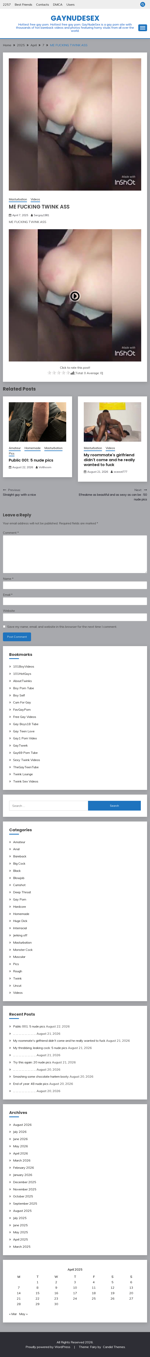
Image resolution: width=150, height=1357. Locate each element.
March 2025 (21, 1247)
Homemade (32, 448)
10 (75, 1288)
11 (94, 1288)
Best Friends (23, 4)
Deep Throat (22, 892)
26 (112, 1298)
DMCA (57, 4)
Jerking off (20, 935)
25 (94, 1298)
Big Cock (19, 863)
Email (7, 595)
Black (17, 871)
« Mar (13, 1314)
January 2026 (22, 1175)
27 (131, 1298)
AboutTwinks (22, 681)
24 (75, 1298)
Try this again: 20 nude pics (32, 1062)
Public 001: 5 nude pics (31, 460)
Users (70, 4)
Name (8, 579)
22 (37, 1298)
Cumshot (19, 885)
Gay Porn (19, 899)
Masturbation (18, 199)
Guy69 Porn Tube (25, 753)
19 (112, 1293)
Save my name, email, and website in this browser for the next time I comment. (62, 627)
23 (56, 1298)
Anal (16, 849)
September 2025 (25, 1203)
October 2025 (23, 1196)
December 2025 (24, 1182)
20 (131, 1293)
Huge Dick (20, 921)
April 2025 (20, 1239)
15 (37, 1293)
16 (56, 1293)
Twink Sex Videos (25, 781)
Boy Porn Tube (23, 688)
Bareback (19, 856)
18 (94, 1293)
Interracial (20, 928)
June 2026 (20, 1139)
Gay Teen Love (24, 731)
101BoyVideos (23, 666)
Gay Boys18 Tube (25, 724)
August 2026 (22, 1125)
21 (19, 1298)
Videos (35, 199)
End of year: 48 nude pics (30, 1084)
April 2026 (20, 1153)
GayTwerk (20, 745)
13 (131, 1288)
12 (112, 1288)
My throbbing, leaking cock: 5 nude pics (40, 1048)
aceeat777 (120, 471)
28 (19, 1304)
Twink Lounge (23, 774)
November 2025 (24, 1189)
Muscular (19, 957)
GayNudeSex (75, 18)
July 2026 (20, 1132)
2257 (7, 4)
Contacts (42, 4)
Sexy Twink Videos (26, 760)
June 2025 (20, 1225)
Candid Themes (114, 1347)
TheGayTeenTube (26, 767)
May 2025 (20, 1232)
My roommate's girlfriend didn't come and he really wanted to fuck (109, 459)
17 (75, 1293)
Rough (17, 971)
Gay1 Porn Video (25, 738)
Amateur (15, 448)
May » (23, 1314)
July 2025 (20, 1218)
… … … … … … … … (24, 1034)
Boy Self (19, 695)
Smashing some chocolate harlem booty (41, 1076)
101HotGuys (22, 674)
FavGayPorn (22, 709)
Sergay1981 (41, 215)
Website (9, 611)
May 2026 (20, 1146)
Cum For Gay (22, 702)
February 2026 (23, 1168)
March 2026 (21, 1160)
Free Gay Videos (24, 717)
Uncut (17, 986)
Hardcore (19, 907)
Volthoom (45, 467)
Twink (17, 978)
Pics (11, 453)
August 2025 (22, 1211)
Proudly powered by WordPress (48, 1347)
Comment (11, 533)
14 (19, 1293)
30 (56, 1304)
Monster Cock (23, 950)
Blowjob (18, 878)
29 (37, 1304)
